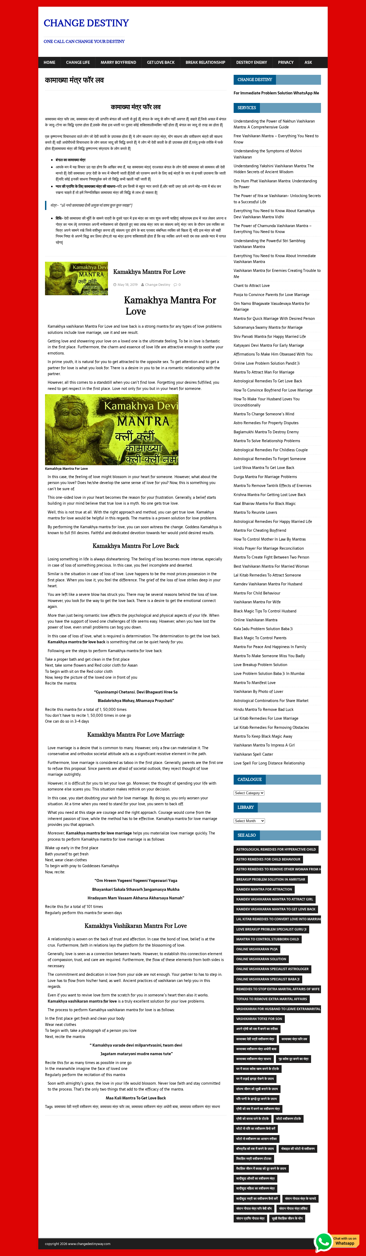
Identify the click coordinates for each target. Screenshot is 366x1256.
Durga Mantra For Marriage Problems (265, 477)
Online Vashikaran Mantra (255, 620)
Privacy (286, 62)
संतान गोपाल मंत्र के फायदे (300, 1198)
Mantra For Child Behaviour (257, 593)
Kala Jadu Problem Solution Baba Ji (263, 629)
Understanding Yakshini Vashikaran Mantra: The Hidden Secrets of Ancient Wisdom (274, 169)
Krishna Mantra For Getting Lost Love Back (270, 495)
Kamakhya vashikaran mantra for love (82, 1001)
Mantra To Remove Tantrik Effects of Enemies (272, 486)
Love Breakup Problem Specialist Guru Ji (271, 929)
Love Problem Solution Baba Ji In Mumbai (269, 674)
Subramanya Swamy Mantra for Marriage (268, 327)
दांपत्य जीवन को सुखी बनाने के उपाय (257, 1089)
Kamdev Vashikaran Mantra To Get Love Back (275, 909)
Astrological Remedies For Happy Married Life (273, 521)
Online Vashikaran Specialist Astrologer (272, 969)
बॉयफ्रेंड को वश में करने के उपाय (255, 1148)
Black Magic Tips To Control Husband (265, 611)
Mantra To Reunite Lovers (255, 512)
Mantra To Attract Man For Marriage (264, 372)
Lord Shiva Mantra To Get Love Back (264, 468)
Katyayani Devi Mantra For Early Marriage (269, 345)
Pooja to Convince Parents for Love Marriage (271, 295)
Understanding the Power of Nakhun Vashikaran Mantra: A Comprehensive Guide (274, 124)
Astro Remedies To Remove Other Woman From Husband (285, 869)
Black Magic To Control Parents (260, 638)
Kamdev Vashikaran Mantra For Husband (268, 584)
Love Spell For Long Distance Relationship (269, 763)
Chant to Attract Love (252, 286)
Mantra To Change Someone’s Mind (264, 414)
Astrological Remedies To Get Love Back (268, 381)
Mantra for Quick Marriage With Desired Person (274, 319)
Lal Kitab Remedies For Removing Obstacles (271, 727)
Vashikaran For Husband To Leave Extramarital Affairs (285, 1009)
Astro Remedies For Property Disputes (266, 423)
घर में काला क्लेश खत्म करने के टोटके (257, 1069)
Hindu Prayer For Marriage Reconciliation (269, 548)
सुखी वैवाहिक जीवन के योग (287, 1218)
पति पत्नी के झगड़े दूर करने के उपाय (256, 1099)
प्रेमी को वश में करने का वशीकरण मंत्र (258, 1108)
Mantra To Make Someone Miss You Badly (269, 656)
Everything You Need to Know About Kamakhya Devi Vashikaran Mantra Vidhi (274, 214)
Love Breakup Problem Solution (260, 665)
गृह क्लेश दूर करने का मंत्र (293, 1059)
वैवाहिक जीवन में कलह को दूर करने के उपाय (261, 1168)
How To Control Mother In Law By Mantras (270, 539)
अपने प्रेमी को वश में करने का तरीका (257, 1029)
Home (49, 62)
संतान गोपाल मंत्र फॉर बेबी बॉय (254, 1208)
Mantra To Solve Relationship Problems (267, 441)
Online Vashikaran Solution (261, 959)
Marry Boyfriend (118, 62)
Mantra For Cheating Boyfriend (260, 530)
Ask (308, 62)
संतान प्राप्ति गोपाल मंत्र (250, 1218)
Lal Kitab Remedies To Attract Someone (267, 575)
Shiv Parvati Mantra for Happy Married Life (270, 336)
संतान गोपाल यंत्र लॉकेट (293, 1208)
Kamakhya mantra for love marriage (99, 833)
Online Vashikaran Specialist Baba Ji (268, 979)
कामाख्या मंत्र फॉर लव (115, 1107)
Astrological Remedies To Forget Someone (270, 459)
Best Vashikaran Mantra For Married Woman (271, 566)
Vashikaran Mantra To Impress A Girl (264, 745)
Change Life (78, 62)
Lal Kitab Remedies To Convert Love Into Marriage (280, 919)
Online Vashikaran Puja (257, 949)
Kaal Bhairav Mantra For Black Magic (265, 504)
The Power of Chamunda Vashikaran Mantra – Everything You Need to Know (273, 229)
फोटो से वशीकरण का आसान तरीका (256, 1139)
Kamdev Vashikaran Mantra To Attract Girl (274, 899)
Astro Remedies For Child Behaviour (268, 859)
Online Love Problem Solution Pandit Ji (267, 363)
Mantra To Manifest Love (255, 683)
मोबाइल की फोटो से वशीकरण (298, 1148)
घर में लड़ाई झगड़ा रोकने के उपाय (255, 1078)
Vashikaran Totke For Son (259, 1019)
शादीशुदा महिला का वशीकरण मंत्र (255, 1188)
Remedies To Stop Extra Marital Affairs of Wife (278, 989)
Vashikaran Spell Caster (253, 754)
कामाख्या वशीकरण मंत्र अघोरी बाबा (155, 1107)
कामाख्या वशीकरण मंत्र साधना (200, 1107)
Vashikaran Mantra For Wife (257, 602)
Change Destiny (157, 284)
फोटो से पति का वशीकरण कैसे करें (255, 1128)
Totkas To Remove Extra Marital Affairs (271, 999)
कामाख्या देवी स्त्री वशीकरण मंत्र (76, 1107)
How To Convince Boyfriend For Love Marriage (273, 390)
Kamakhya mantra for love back (76, 642)
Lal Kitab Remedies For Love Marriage (266, 718)
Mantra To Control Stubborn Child (267, 939)
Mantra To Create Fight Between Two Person (271, 557)
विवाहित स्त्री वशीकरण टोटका (253, 1158)
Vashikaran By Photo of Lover (258, 692)
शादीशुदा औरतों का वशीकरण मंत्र (255, 1178)
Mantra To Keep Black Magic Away (263, 736)
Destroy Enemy (251, 62)
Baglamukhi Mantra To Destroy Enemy (266, 432)
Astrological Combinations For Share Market (271, 701)
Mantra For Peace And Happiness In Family (270, 647)
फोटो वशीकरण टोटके (288, 1118)
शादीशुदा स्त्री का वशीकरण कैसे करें (257, 1198)
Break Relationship (205, 62)
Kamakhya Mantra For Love (149, 271)
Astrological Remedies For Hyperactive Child (276, 849)
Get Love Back (161, 62)
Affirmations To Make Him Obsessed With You (273, 354)
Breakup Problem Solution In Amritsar (270, 879)
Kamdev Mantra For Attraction (264, 889)
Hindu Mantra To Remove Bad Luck (263, 709)
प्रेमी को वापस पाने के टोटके (252, 1118)
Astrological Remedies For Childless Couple (271, 450)
